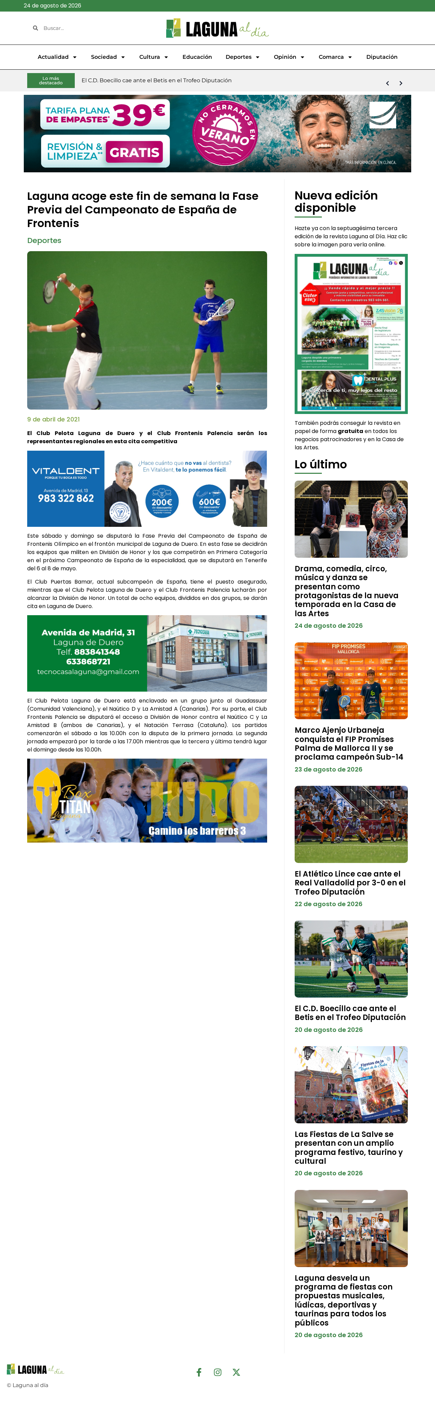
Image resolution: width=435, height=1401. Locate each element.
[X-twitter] (236, 1372)
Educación (197, 57)
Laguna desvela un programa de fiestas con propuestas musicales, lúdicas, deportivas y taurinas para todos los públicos (344, 1300)
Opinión (285, 57)
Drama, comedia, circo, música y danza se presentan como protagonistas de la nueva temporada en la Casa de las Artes (347, 591)
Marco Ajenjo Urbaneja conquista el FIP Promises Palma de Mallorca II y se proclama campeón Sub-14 (349, 743)
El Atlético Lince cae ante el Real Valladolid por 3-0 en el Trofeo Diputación (350, 883)
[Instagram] (217, 1372)
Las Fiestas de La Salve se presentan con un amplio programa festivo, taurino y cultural (349, 1147)
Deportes (238, 57)
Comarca (331, 57)
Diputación (382, 57)
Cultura (149, 57)
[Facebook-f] (198, 1372)
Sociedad (104, 57)
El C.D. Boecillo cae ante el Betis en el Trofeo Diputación (350, 1013)
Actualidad (53, 57)
